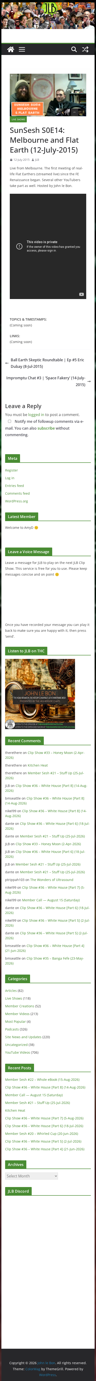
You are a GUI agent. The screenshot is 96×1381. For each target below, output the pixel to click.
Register (11, 470)
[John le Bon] (48, 5)
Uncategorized (16, 1044)
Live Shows (18, 119)
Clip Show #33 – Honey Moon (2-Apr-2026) (48, 844)
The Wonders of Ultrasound (51, 879)
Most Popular (15, 1021)
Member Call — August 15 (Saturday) (51, 900)
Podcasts (12, 1029)
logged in (36, 414)
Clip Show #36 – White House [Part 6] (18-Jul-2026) (44, 1126)
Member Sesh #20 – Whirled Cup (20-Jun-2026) (41, 1133)
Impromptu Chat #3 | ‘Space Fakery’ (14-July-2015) (45, 381)
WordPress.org (16, 501)
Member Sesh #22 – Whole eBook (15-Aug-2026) (42, 1079)
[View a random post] (85, 49)
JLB (37, 160)
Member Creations (19, 1006)
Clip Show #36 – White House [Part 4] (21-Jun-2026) (44, 1149)
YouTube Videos (17, 1052)
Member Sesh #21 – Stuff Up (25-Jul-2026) (52, 836)
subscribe (46, 428)
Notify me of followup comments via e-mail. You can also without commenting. (44, 428)
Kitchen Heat (38, 765)
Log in (9, 478)
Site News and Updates (23, 1037)
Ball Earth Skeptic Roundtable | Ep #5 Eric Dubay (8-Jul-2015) (47, 363)
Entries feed (14, 485)
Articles (11, 990)
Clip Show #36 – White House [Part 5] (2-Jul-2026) (43, 1141)
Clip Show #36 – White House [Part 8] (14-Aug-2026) (45, 1087)
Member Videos (17, 1014)
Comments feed (17, 493)
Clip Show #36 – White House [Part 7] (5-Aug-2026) (44, 1118)
